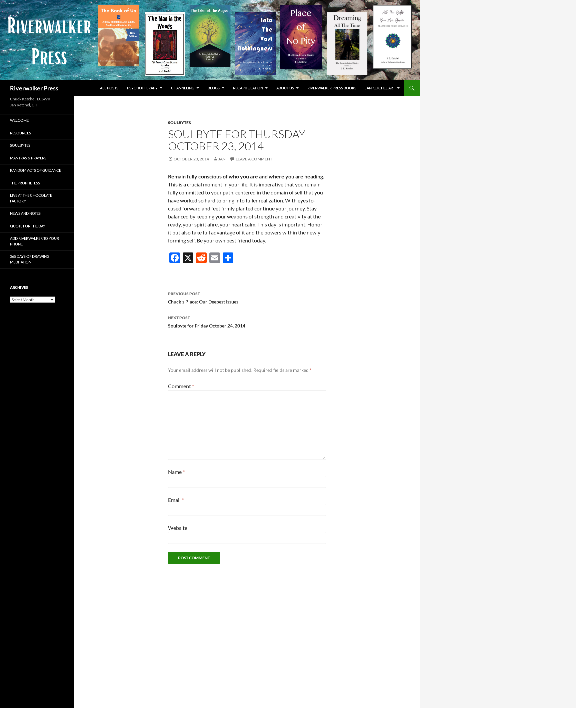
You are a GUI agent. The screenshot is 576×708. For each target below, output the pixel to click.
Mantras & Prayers (28, 158)
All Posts (109, 88)
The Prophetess (25, 183)
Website (177, 528)
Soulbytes (179, 122)
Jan (222, 158)
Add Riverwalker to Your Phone (34, 241)
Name (176, 472)
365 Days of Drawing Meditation (29, 259)
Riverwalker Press (34, 88)
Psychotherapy (142, 88)
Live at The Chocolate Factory (31, 198)
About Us (285, 88)
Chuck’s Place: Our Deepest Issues (203, 297)
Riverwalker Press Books (331, 88)
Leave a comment (254, 158)
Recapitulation (248, 88)
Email (176, 500)
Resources (20, 133)
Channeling (182, 88)
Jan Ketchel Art (380, 88)
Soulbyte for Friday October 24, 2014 (206, 321)
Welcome (19, 120)
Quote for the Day (27, 226)
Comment (181, 386)
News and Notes (25, 213)
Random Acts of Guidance (35, 170)
